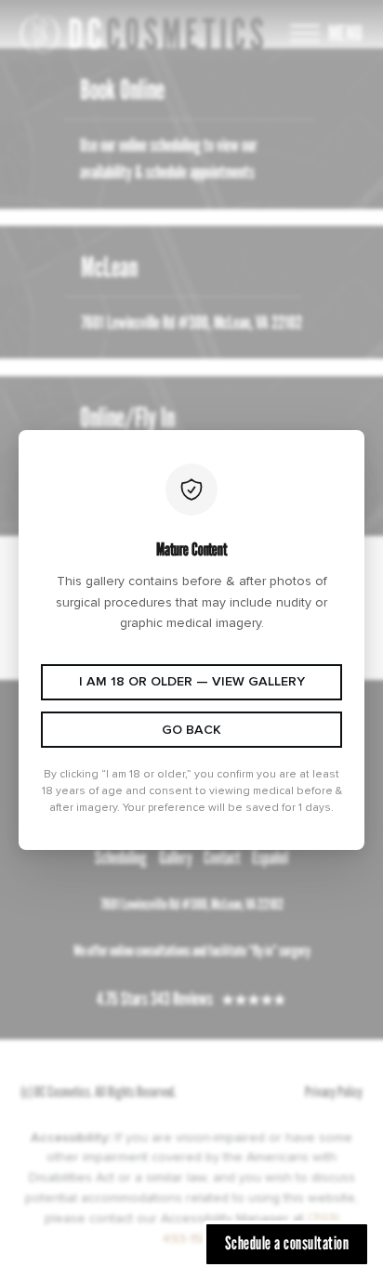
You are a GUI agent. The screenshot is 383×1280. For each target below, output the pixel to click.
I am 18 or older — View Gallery (192, 681)
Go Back (191, 730)
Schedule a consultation (287, 1243)
